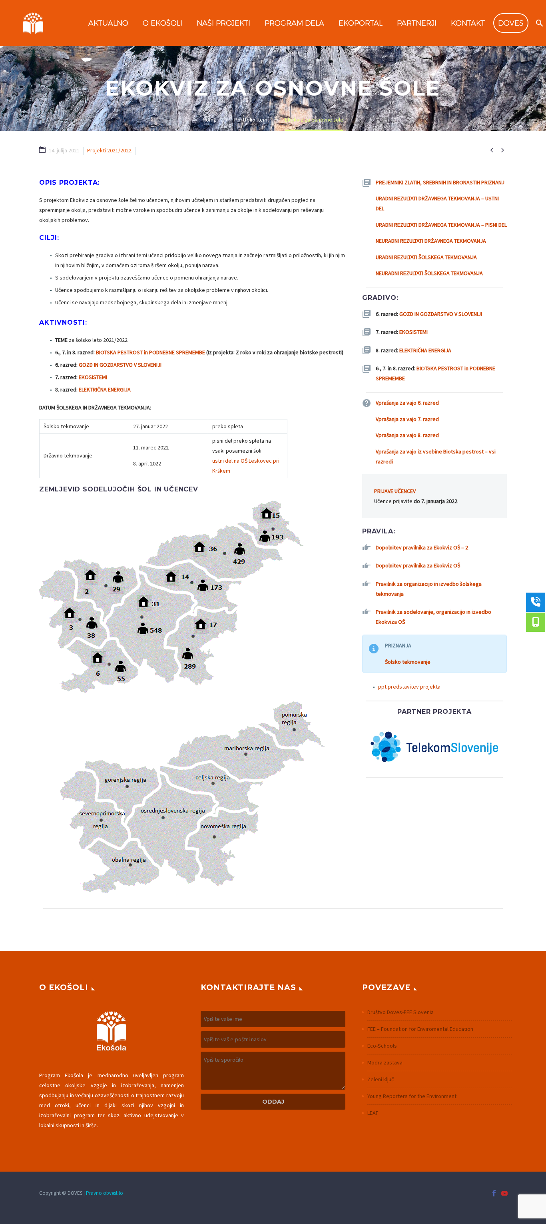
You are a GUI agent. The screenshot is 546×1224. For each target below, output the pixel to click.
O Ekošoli (162, 23)
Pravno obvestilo (104, 1193)
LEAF (373, 1112)
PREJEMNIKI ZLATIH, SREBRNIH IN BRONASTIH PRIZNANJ (440, 182)
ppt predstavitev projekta (409, 686)
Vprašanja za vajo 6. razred (407, 402)
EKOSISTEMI (93, 377)
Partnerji (416, 23)
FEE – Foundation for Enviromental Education (420, 1028)
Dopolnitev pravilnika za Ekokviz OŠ (418, 565)
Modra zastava (385, 1062)
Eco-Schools (382, 1045)
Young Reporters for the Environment (411, 1096)
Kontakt (468, 23)
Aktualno (108, 23)
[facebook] (494, 1193)
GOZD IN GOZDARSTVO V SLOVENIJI (120, 364)
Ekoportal (361, 23)
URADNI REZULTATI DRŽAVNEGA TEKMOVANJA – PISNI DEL (441, 224)
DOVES (511, 23)
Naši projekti (223, 23)
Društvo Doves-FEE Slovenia (400, 1012)
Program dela (294, 23)
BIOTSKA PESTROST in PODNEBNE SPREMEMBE (150, 352)
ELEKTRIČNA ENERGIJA (105, 389)
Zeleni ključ (380, 1079)
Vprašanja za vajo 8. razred (407, 435)
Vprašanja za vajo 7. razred (407, 419)
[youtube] (504, 1193)
